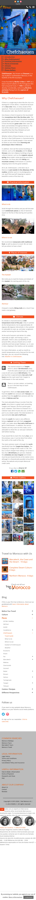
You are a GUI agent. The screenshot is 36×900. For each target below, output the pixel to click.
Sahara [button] (5, 677)
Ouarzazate (7, 665)
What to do (6, 204)
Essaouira (6, 651)
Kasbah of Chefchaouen (13, 645)
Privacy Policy (6, 761)
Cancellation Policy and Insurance (13, 763)
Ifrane (5, 654)
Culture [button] (5, 615)
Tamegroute (7, 680)
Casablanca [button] (7, 630)
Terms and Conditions (9, 758)
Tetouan (6, 686)
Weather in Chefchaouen (13, 356)
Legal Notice (6, 756)
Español (18, 4)
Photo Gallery (10, 70)
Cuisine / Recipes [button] (8, 689)
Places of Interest (11, 63)
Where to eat (7, 237)
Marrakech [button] (6, 659)
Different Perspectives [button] (10, 693)
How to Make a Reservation (11, 772)
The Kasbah (6, 275)
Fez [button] (4, 656)
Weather (7, 648)
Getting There (10, 68)
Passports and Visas (8, 776)
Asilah (5, 627)
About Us (5, 787)
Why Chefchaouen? (12, 59)
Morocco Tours (7, 743)
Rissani (5, 674)
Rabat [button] (5, 671)
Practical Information (13, 61)
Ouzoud (6, 668)
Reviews (4, 791)
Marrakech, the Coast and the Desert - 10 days (21, 560)
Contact (4, 789)
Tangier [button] (5, 683)
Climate (8, 66)
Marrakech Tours (7, 745)
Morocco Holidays (8, 741)
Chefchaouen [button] (7, 633)
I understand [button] (28, 897)
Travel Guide (9, 636)
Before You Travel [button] (9, 611)
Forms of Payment (8, 774)
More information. (15, 897)
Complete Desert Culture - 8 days (21, 568)
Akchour (5, 304)
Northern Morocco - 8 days (21, 575)
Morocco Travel (7, 747)
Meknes (5, 662)
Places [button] (4, 618)
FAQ (3, 778)
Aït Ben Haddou (8, 621)
